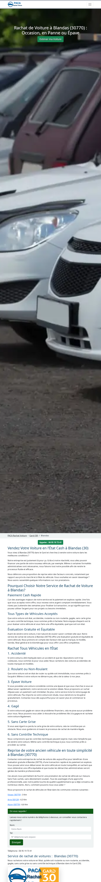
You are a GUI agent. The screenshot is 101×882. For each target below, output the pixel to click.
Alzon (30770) (14, 804)
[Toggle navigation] (89, 4)
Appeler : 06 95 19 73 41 (50, 542)
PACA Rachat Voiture (17, 535)
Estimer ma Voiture (50, 39)
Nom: (12, 825)
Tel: (11, 833)
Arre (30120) (13, 799)
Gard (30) (33, 535)
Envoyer (16, 842)
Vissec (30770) (14, 794)
